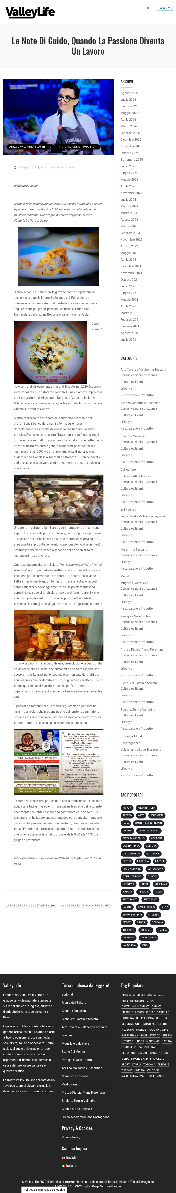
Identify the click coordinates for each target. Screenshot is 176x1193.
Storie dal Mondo (132, 736)
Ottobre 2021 (130, 279)
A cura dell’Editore (74, 1002)
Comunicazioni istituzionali (139, 375)
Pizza (158, 891)
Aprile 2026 (128, 119)
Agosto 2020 (129, 333)
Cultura (151, 846)
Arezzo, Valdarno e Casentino (82, 1068)
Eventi (127, 861)
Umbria (162, 930)
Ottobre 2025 (130, 153)
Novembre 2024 (131, 193)
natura (127, 891)
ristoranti (150, 899)
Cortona (156, 838)
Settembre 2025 (132, 159)
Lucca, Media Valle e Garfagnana (143, 516)
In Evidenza (128, 509)
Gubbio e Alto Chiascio (136, 476)
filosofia (143, 861)
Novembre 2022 (131, 239)
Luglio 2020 (128, 339)
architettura (146, 807)
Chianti (127, 830)
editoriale (152, 853)
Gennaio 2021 (130, 326)
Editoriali (67, 994)
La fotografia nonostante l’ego (31, 905)
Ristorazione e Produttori (78, 146)
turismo (146, 930)
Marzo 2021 (129, 313)
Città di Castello (134, 838)
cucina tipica (131, 846)
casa (126, 823)
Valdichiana (148, 937)
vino (145, 945)
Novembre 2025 (131, 146)
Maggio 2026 (129, 113)
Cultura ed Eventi (132, 382)
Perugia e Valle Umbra (136, 616)
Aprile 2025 (128, 186)
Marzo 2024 (129, 213)
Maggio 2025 (129, 179)
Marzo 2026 (129, 126)
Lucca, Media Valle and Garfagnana (85, 1117)
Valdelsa (128, 937)
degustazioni (131, 853)
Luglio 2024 (128, 199)
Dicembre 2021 (131, 266)
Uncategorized (131, 743)
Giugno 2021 (129, 293)
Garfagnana (155, 869)
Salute (127, 907)
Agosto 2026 (129, 93)
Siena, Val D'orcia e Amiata (139, 683)
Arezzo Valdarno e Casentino (30, 146)
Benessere (156, 815)
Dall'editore (128, 469)
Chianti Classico (148, 830)
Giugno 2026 (129, 106)
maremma (161, 884)
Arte (141, 815)
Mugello (126, 576)
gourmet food (132, 876)
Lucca (144, 884)
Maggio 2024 (129, 206)
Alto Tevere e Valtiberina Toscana (143, 369)
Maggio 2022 (129, 253)
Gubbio (152, 876)
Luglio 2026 (128, 99)
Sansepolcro (146, 907)
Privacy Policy (71, 1137)
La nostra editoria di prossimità (86, 905)
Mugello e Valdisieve (134, 583)
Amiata (127, 807)
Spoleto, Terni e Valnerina (138, 709)
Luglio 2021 (128, 286)
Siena (164, 907)
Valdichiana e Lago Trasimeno (141, 749)
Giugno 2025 (129, 173)
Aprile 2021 (128, 306)
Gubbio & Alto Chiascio (77, 1109)
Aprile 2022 (128, 259)
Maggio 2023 (129, 226)
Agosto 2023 (129, 219)
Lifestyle (126, 388)
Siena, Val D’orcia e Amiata (80, 1019)
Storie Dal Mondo (73, 1051)
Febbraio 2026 (130, 133)
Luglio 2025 (128, 166)
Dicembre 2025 (131, 139)
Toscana (157, 922)
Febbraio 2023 (130, 233)
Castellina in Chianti (148, 823)
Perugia (143, 891)
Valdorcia (129, 945)
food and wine (132, 869)
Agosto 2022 (129, 246)
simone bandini (132, 914)
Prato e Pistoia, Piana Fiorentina (142, 649)
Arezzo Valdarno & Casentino (57, 167)
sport (127, 922)
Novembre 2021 (131, 273)
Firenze (159, 861)
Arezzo (127, 815)
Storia (141, 922)
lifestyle (128, 884)
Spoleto (153, 914)
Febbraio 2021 (130, 319)
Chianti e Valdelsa (133, 436)
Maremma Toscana (134, 549)
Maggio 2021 (129, 299)
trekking (128, 930)
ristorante (130, 899)
